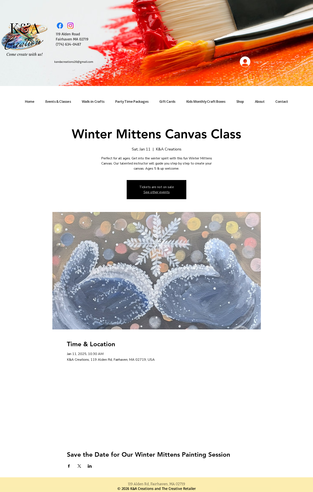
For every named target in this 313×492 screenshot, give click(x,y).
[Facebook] (60, 25)
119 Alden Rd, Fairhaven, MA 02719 (156, 484)
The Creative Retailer (179, 488)
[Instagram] (70, 25)
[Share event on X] (79, 466)
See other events (157, 192)
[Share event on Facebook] (69, 466)
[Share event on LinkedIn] (90, 466)
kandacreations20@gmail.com (73, 61)
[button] (251, 78)
